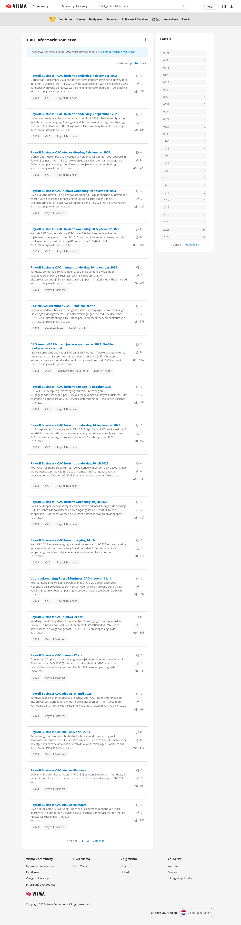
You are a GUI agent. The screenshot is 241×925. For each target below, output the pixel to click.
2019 (166, 215)
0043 (166, 67)
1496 (166, 156)
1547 (166, 163)
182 (165, 170)
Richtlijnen (32, 872)
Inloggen (209, 6)
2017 (166, 200)
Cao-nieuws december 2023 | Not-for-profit (62, 306)
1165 (166, 141)
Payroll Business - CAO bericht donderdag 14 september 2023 (75, 425)
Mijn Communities (224, 6)
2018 (166, 207)
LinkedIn (125, 872)
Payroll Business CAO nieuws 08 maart (58, 805)
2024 (48, 371)
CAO (47, 98)
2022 (166, 237)
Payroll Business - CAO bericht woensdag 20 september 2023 (74, 229)
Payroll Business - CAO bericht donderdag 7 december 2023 (73, 76)
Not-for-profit (78, 328)
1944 (166, 185)
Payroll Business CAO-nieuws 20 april (57, 617)
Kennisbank (171, 19)
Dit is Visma (80, 866)
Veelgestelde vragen (38, 878)
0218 (166, 82)
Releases (112, 19)
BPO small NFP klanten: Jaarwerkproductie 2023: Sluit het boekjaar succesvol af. (72, 346)
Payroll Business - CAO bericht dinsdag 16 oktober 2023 (70, 387)
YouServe (66, 19)
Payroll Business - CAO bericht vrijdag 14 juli (62, 540)
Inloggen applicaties (180, 878)
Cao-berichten (54, 328)
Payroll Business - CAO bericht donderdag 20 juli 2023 (69, 463)
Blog (123, 866)
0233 (166, 90)
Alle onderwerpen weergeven (118, 52)
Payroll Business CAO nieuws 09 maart (58, 770)
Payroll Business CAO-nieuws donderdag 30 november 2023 (73, 267)
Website (173, 866)
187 (165, 178)
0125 (166, 75)
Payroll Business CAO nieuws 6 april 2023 (60, 732)
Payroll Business (67, 98)
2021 (166, 229)
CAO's (156, 19)
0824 (166, 119)
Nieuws (80, 19)
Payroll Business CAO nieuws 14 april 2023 (60, 694)
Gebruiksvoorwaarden (40, 866)
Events (186, 19)
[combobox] (141, 6)
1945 (166, 192)
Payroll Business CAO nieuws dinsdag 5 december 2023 (70, 152)
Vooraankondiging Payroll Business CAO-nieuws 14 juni (70, 578)
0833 (166, 134)
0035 (166, 60)
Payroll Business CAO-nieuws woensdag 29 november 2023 (73, 191)
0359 (166, 104)
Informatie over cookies (40, 884)
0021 (166, 53)
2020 (166, 222)
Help (231, 6)
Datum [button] (139, 63)
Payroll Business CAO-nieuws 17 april (57, 655)
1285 (166, 148)
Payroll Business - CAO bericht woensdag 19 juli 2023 (68, 502)
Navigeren (95, 19)
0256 (166, 97)
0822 (166, 112)
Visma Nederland (198, 912)
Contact (172, 872)
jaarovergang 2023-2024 (73, 371)
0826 (166, 126)
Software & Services (135, 19)
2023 (36, 98)
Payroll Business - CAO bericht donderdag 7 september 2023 (74, 114)
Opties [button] (145, 39)
